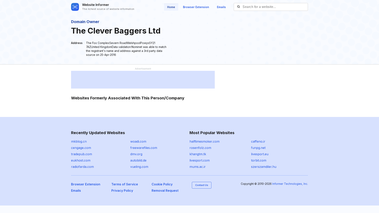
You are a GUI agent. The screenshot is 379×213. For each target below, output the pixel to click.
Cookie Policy (162, 184)
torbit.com (258, 160)
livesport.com (200, 160)
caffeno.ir (258, 141)
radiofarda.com (82, 167)
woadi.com (138, 141)
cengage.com (81, 148)
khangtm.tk (198, 154)
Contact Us (201, 185)
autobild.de (138, 160)
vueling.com (139, 167)
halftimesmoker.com (205, 141)
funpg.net (258, 148)
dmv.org (136, 154)
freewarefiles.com (143, 148)
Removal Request (165, 190)
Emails (221, 7)
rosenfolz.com (200, 148)
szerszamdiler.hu (263, 167)
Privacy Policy (122, 190)
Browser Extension (196, 7)
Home (171, 7)
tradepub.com (81, 154)
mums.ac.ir (198, 167)
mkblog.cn (79, 141)
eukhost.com (80, 160)
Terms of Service (124, 184)
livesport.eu (259, 154)
